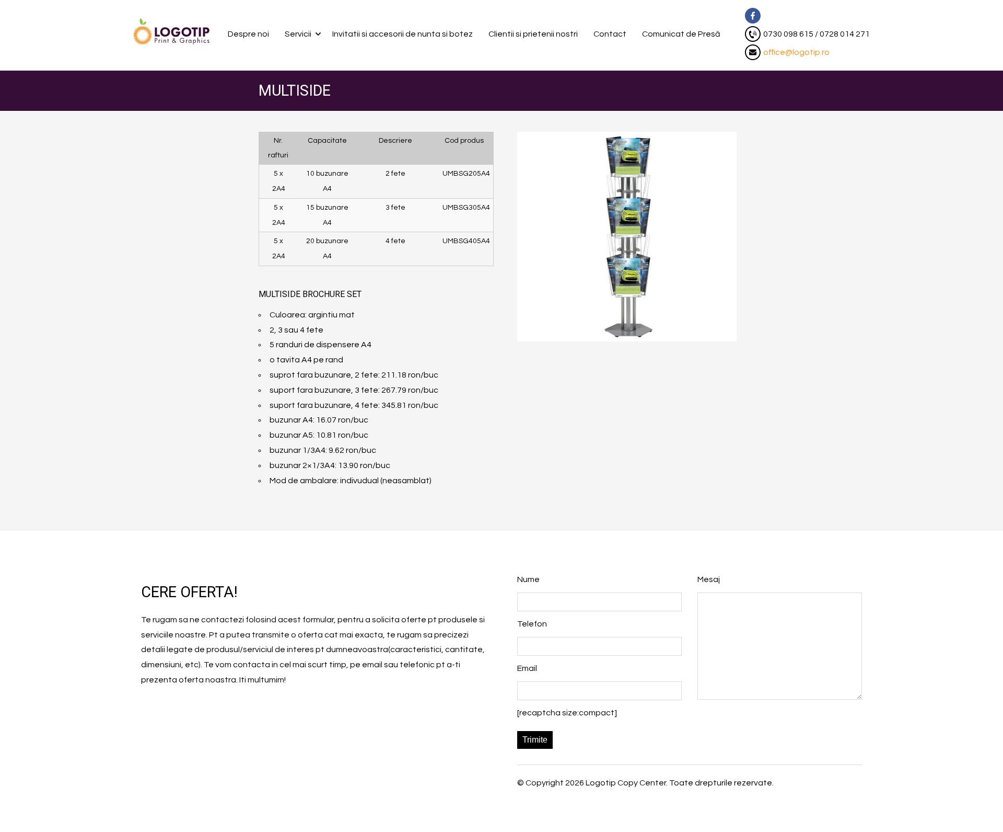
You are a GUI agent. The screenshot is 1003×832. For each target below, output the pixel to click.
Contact (609, 34)
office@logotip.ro (796, 52)
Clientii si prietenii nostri (533, 34)
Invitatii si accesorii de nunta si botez (402, 34)
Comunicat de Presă (681, 34)
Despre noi (248, 34)
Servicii (298, 34)
